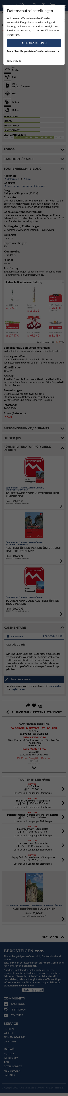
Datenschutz (14, 60)
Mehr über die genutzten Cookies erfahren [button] (31, 51)
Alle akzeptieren (34, 43)
